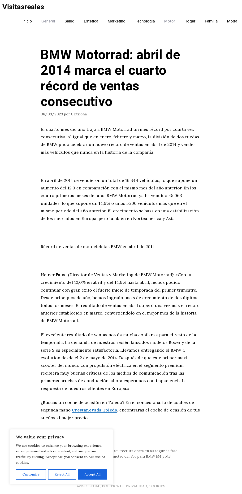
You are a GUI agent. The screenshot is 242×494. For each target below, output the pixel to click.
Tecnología (145, 21)
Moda (232, 21)
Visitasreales (23, 7)
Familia (211, 21)
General (48, 21)
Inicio (27, 21)
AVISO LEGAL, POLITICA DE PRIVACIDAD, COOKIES (121, 486)
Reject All (62, 474)
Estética (91, 21)
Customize (30, 474)
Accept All (92, 474)
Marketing (116, 21)
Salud (69, 21)
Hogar (190, 21)
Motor (169, 21)
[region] (61, 457)
